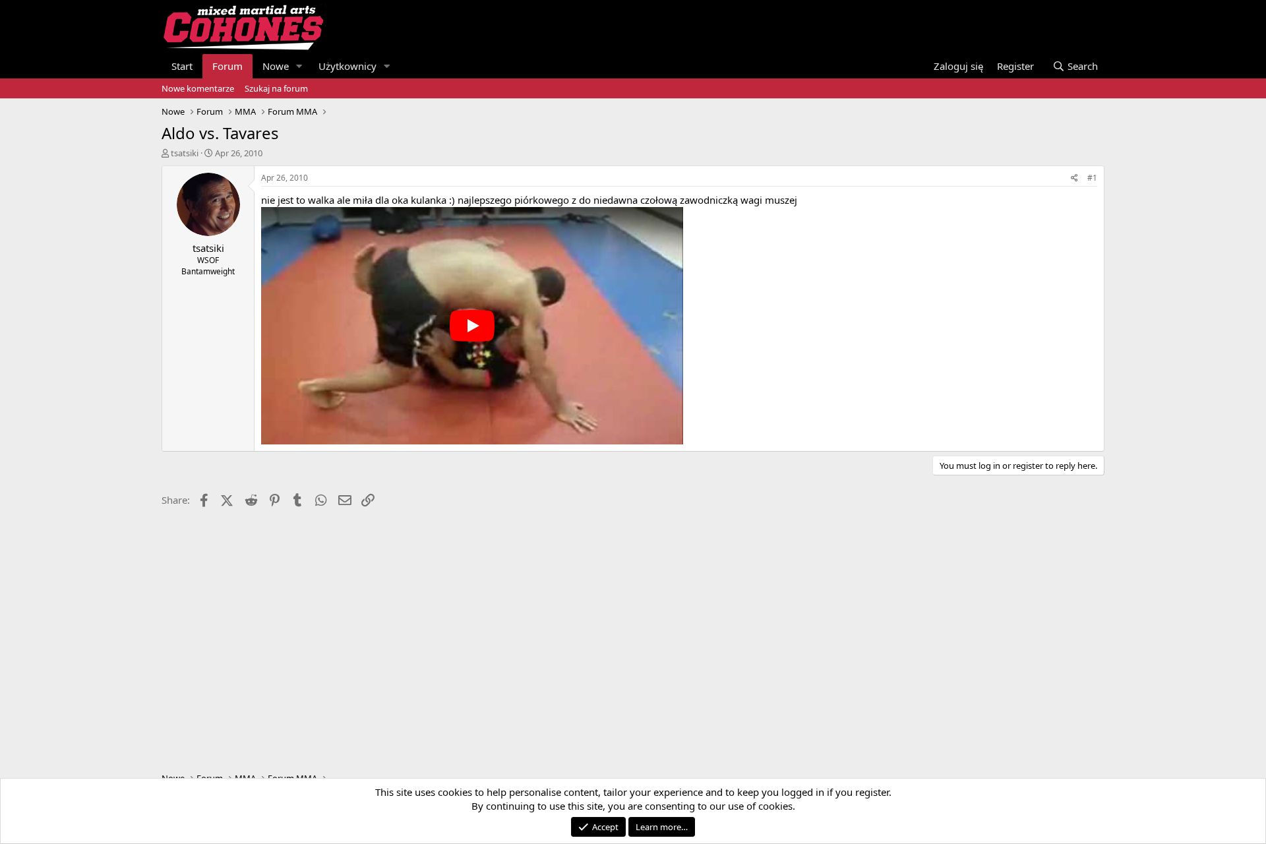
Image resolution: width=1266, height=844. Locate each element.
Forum (227, 66)
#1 (1092, 177)
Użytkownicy (347, 66)
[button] (299, 66)
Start (182, 66)
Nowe (275, 66)
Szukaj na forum (276, 88)
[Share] (1074, 178)
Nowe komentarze (198, 88)
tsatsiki (184, 153)
